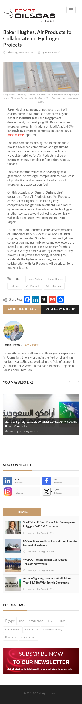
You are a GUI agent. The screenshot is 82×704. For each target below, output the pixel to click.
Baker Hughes (55, 279)
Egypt (10, 621)
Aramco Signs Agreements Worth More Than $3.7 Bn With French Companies (41, 424)
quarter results (28, 637)
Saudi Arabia (35, 279)
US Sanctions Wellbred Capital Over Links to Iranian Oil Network (50, 543)
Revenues (10, 637)
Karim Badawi (13, 629)
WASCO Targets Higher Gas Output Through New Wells (45, 562)
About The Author (22, 309)
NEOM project (54, 286)
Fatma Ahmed (52, 52)
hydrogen (15, 286)
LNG (62, 621)
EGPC (51, 621)
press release (15, 135)
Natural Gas (31, 629)
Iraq (21, 621)
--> (3, 491)
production (36, 621)
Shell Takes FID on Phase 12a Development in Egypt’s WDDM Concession (49, 524)
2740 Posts (32, 345)
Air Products (33, 286)
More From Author (60, 309)
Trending (22, 512)
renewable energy (52, 629)
